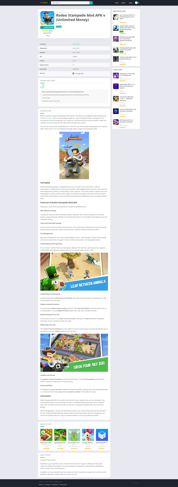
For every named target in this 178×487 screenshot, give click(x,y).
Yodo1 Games (76, 44)
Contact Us (48, 485)
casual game (48, 118)
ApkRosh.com (58, 482)
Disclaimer (55, 485)
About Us (41, 485)
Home (117, 3)
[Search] (91, 2)
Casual (67, 12)
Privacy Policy (63, 485)
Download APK (49, 27)
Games (123, 3)
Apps (130, 3)
